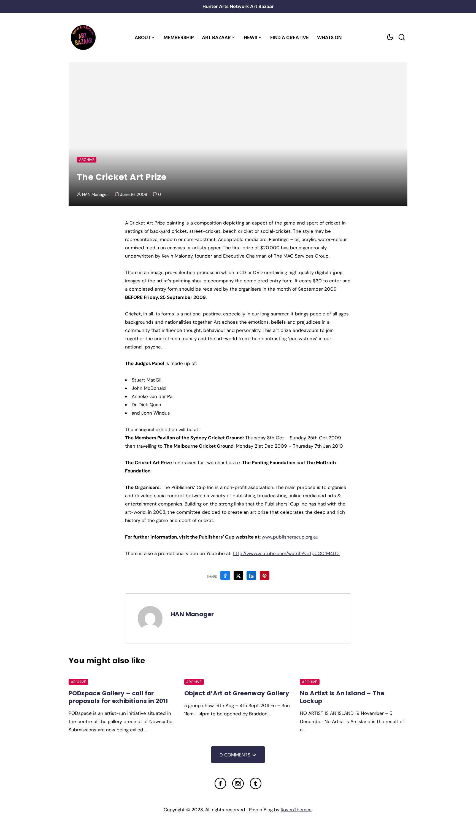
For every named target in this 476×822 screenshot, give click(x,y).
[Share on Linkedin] (251, 575)
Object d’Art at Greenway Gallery (237, 693)
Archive (86, 159)
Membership (179, 37)
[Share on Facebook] (225, 575)
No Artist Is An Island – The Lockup (342, 697)
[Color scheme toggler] (390, 37)
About (143, 37)
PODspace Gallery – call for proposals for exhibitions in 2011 (118, 697)
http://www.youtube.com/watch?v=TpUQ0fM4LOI (286, 553)
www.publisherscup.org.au (290, 537)
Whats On (329, 37)
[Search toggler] (401, 37)
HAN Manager (95, 194)
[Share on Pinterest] (264, 575)
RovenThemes (296, 810)
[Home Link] (83, 37)
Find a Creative (289, 37)
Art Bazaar (216, 37)
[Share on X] (238, 575)
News (250, 37)
